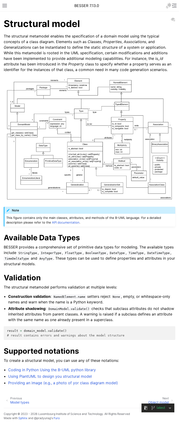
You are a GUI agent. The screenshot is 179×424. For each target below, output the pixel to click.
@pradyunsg (42, 418)
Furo (57, 418)
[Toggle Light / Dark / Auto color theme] (169, 5)
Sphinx (23, 418)
